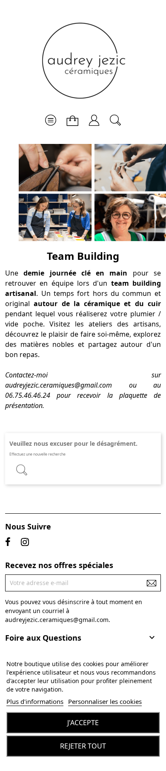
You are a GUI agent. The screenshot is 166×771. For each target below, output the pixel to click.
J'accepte (83, 722)
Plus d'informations (34, 701)
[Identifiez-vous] (94, 117)
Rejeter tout (83, 746)
